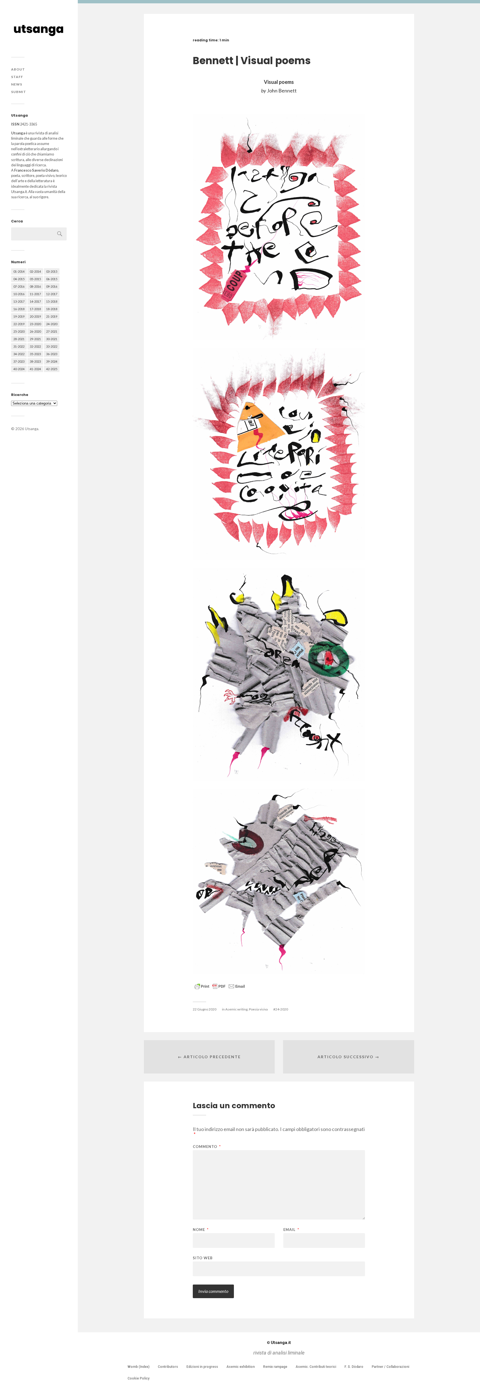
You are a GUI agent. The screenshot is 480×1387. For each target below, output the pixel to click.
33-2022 (51, 346)
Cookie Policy (138, 1378)
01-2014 (18, 271)
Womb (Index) (138, 1367)
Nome (201, 1230)
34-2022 (18, 354)
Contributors (168, 1367)
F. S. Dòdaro (353, 1367)
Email (291, 1230)
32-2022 (35, 346)
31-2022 (18, 346)
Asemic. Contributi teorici (316, 1367)
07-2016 (18, 286)
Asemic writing (236, 1009)
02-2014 (35, 271)
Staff (17, 77)
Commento (207, 1146)
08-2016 (35, 286)
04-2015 (18, 279)
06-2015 (51, 279)
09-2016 (51, 286)
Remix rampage (275, 1367)
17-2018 (35, 309)
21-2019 (51, 316)
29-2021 (35, 339)
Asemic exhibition (240, 1367)
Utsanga (31, 429)
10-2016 (18, 294)
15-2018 (51, 301)
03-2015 (51, 271)
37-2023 (18, 361)
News (16, 84)
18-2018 (51, 309)
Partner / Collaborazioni (390, 1367)
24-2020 (51, 324)
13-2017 (18, 301)
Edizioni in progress (202, 1367)
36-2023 (51, 354)
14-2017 (35, 301)
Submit (18, 92)
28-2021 (18, 339)
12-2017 (51, 294)
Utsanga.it (279, 1342)
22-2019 (18, 324)
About (18, 69)
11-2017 (35, 294)
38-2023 (35, 361)
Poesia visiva (258, 1009)
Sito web (203, 1258)
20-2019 (35, 316)
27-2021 (51, 331)
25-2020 (18, 331)
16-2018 (18, 309)
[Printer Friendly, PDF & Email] (220, 986)
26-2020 (35, 331)
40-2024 (18, 369)
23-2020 (35, 324)
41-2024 (35, 369)
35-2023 (35, 354)
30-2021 (51, 339)
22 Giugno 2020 (204, 1009)
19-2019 (18, 316)
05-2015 (35, 279)
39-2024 (51, 361)
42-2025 (51, 369)
